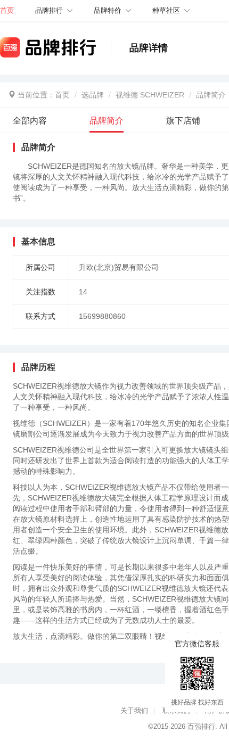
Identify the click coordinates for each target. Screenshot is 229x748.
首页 (62, 95)
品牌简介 (211, 95)
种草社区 (166, 10)
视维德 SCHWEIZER (150, 95)
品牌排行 (49, 10)
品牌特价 (107, 10)
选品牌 (92, 95)
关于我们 (134, 710)
